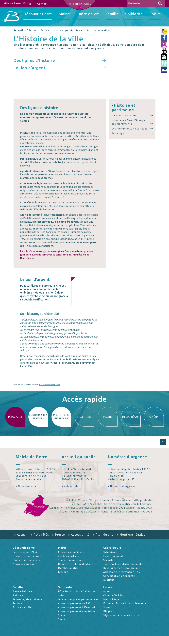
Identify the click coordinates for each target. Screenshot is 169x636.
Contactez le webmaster (49, 384)
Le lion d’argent (30, 68)
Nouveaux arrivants (25, 564)
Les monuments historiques (129, 128)
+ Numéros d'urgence (121, 486)
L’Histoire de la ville (96, 30)
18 (122, 475)
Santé (62, 619)
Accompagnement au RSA (74, 603)
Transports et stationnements (123, 564)
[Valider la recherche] (160, 3)
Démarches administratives (75, 564)
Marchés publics (68, 568)
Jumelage (118, 133)
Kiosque (63, 571)
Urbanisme (110, 552)
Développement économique (121, 568)
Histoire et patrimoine (65, 30)
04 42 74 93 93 (141, 469)
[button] (163, 442)
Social (62, 615)
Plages (107, 611)
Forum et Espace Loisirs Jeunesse (124, 603)
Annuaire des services (29, 479)
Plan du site (103, 534)
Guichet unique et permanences (78, 599)
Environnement (113, 556)
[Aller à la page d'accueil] (12, 16)
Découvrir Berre (37, 30)
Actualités (40, 534)
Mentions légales (131, 534)
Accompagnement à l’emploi (76, 607)
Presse (58, 534)
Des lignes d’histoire (34, 60)
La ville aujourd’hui (25, 552)
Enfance (18, 595)
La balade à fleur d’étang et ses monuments (129, 122)
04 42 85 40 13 (135, 472)
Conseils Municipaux (71, 552)
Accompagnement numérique (77, 611)
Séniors (17, 603)
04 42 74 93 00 (38, 475)
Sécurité (108, 560)
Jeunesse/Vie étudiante (28, 599)
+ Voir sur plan (71, 486)
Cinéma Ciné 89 (113, 595)
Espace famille (22, 607)
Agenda (108, 591)
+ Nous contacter (27, 486)
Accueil (18, 30)
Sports (107, 607)
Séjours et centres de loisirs (121, 615)
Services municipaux (71, 560)
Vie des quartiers (68, 556)
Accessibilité (79, 534)
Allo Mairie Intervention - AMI (122, 571)
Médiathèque (111, 599)
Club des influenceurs (26, 560)
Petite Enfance (22, 591)
